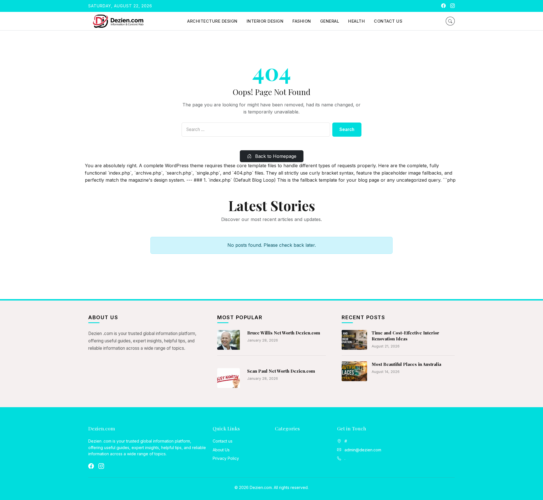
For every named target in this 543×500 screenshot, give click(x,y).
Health (356, 21)
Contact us (388, 21)
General (329, 21)
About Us (221, 449)
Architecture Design (212, 21)
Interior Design (265, 21)
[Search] (450, 21)
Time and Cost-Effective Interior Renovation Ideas (405, 336)
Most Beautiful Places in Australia (406, 364)
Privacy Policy (226, 458)
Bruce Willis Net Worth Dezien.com (283, 333)
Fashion (301, 21)
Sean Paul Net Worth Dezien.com (281, 371)
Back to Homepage (275, 156)
